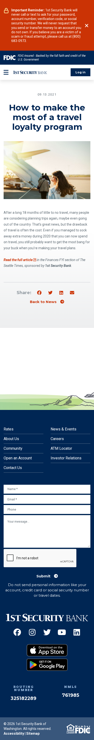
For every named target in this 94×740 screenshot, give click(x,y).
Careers (57, 438)
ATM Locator (61, 448)
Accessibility (14, 733)
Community (13, 448)
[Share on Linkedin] (61, 293)
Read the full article (20, 260)
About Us (11, 438)
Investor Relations (66, 458)
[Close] (86, 25)
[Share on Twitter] (50, 293)
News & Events (63, 429)
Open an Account (18, 458)
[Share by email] (72, 293)
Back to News (43, 302)
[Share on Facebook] (39, 293)
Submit (43, 576)
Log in (80, 72)
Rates (8, 429)
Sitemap (33, 733)
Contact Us (13, 467)
